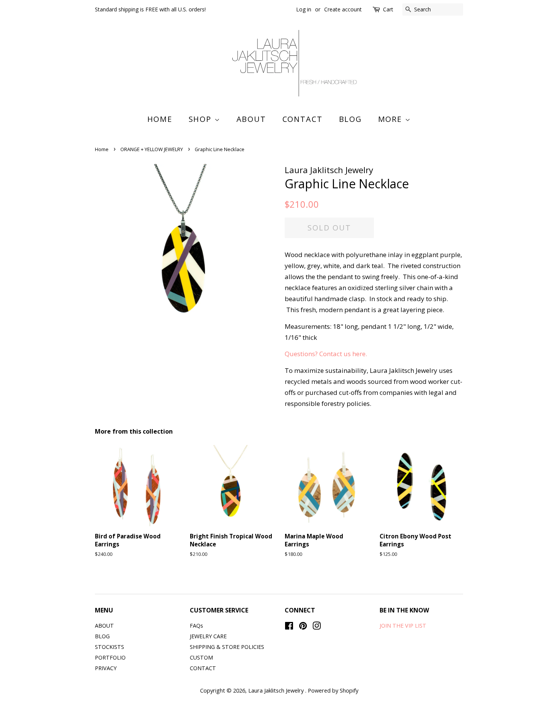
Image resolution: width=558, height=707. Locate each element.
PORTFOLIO (110, 657)
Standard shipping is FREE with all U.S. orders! (150, 9)
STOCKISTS (109, 646)
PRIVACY (106, 668)
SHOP (201, 119)
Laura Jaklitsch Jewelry (276, 690)
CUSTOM (201, 657)
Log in (303, 9)
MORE (391, 119)
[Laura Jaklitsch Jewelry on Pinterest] (303, 627)
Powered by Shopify (333, 690)
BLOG (350, 119)
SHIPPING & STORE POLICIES (227, 646)
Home (160, 119)
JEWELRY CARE (208, 636)
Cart (388, 9)
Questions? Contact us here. (327, 353)
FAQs (196, 625)
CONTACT (302, 119)
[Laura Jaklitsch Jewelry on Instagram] (316, 627)
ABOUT (251, 119)
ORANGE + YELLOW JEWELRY (151, 149)
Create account (343, 9)
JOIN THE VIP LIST (403, 625)
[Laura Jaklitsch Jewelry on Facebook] (289, 627)
